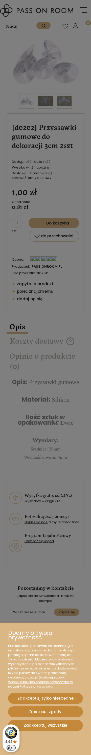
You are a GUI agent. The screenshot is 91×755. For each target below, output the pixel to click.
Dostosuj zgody (45, 711)
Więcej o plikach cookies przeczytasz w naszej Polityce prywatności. (40, 684)
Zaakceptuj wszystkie (45, 725)
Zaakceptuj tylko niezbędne (45, 698)
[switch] (11, 747)
